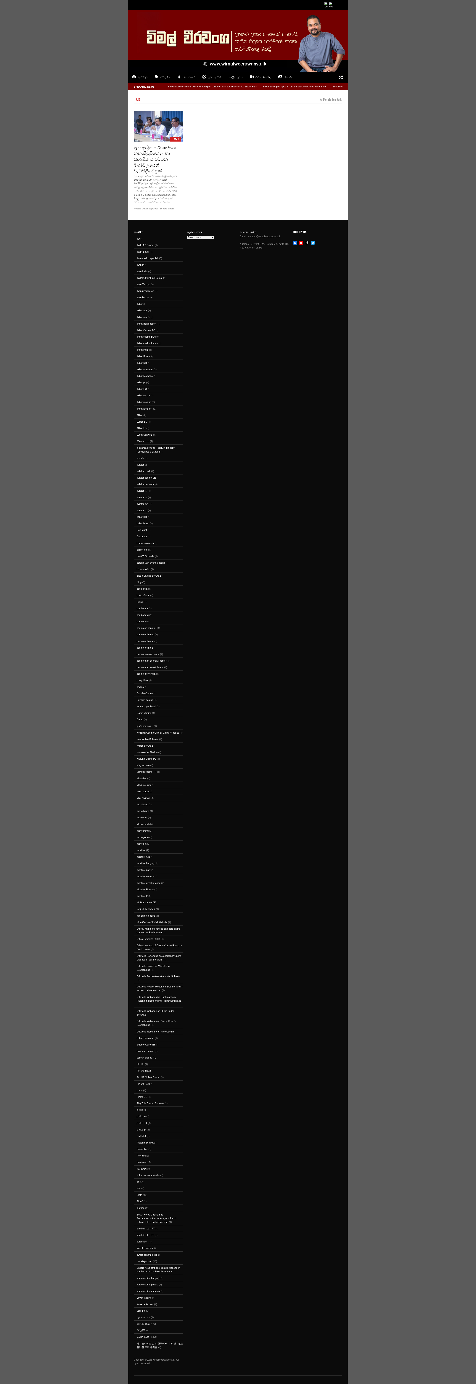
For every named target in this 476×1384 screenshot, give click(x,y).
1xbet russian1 (144, 408)
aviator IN (142, 490)
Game (140, 719)
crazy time (142, 680)
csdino (140, 687)
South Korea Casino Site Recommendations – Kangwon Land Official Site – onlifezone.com (156, 1218)
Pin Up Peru (143, 1083)
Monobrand (143, 824)
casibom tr (142, 608)
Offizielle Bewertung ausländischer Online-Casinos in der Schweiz (159, 957)
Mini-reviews (143, 798)
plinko (140, 1110)
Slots (139, 1195)
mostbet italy (144, 870)
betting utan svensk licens (151, 562)
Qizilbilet (141, 1136)
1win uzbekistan (145, 291)
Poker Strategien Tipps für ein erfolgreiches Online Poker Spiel (294, 86)
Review (140, 1155)
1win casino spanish (147, 258)
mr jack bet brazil (146, 909)
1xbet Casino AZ (146, 330)
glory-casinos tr (145, 726)
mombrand (142, 804)
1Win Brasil (143, 251)
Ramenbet (142, 1149)
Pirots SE (142, 1096)
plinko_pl (141, 1129)
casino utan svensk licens (151, 660)
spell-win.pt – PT (146, 1228)
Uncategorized (144, 1261)
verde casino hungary (148, 1278)
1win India (142, 271)
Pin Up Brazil (144, 1070)
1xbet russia (143, 395)
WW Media (168, 208)
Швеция (141, 1310)
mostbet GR (143, 856)
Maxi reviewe (144, 785)
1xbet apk (142, 310)
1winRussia (143, 297)
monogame (143, 837)
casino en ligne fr (146, 628)
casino (140, 621)
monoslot (142, 843)
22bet (140, 415)
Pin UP (140, 1064)
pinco (139, 1090)
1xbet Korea (143, 356)
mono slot (142, 817)
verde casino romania (148, 1291)
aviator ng (142, 510)
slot (139, 1188)
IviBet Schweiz (145, 745)
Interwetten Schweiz (147, 739)
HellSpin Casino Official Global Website (158, 732)
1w (138, 238)
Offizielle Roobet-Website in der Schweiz (158, 976)
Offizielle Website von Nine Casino (155, 1031)
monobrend (143, 830)
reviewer (141, 1168)
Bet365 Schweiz (145, 556)
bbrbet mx (142, 549)
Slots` (140, 1201)
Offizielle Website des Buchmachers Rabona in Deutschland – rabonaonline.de (159, 998)
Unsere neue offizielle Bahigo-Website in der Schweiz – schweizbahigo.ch (158, 1269)
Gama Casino (144, 713)
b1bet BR (142, 517)
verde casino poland (147, 1284)
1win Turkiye (143, 284)
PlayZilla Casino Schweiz (150, 1103)
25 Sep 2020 (151, 208)
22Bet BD (142, 421)
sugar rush (142, 1241)
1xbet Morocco (145, 376)
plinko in (141, 1116)
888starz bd (143, 441)
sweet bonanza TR (147, 1254)
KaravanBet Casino (147, 752)
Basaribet (142, 536)
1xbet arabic (143, 317)
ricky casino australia (148, 1175)
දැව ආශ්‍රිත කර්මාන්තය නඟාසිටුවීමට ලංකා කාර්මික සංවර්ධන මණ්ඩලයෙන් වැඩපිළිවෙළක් (155, 159)
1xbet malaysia (145, 369)
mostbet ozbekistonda (148, 883)
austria (140, 458)
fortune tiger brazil (146, 706)
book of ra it (143, 595)
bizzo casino (143, 569)
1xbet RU (142, 389)
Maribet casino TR (146, 771)
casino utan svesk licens (150, 667)
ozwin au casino (145, 1051)
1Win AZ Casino (145, 245)
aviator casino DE (146, 477)
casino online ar (145, 641)
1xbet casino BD (146, 336)
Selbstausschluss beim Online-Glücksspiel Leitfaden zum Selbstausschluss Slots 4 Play (212, 86)
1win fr (140, 264)
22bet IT (141, 428)
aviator (140, 464)
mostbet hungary (146, 863)
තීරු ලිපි (141, 1330)
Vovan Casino (144, 1297)
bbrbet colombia (145, 543)
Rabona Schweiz (146, 1142)
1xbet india (142, 349)
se (138, 1181)
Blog (139, 582)
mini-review (143, 791)
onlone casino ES (146, 1044)
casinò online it (145, 647)
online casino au (145, 1038)
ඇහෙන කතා (143, 1317)
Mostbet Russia (145, 889)
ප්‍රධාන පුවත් (143, 1336)
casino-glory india (146, 673)
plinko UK (142, 1123)
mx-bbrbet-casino (146, 915)
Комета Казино (145, 1304)
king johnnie (143, 765)
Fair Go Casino (145, 693)
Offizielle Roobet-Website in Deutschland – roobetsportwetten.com (160, 988)
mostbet (141, 850)
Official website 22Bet (148, 939)
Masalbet (142, 778)
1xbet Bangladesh (146, 323)
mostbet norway (145, 876)
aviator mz (142, 504)
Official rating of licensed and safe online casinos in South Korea (158, 930)
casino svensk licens (148, 654)
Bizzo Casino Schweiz (149, 575)
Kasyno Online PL (146, 758)
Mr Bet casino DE (146, 902)
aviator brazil (143, 471)
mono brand (143, 811)
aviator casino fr (145, 484)
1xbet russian (144, 402)
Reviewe (141, 1162)
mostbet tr (142, 896)
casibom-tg (143, 615)
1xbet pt (141, 382)
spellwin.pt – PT (145, 1235)
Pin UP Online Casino (148, 1077)
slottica (140, 1208)
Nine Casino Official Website (152, 922)
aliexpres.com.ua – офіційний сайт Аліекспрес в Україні (156, 449)
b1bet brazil (143, 523)
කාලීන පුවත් (235, 77)
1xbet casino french (147, 343)
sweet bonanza (145, 1248)
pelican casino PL (146, 1057)
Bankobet (142, 530)
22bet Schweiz (144, 434)
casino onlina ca (145, 634)
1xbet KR (142, 363)
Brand (140, 602)
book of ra (142, 588)
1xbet (140, 304)
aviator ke (142, 497)
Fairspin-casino (145, 700)
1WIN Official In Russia (149, 278)
